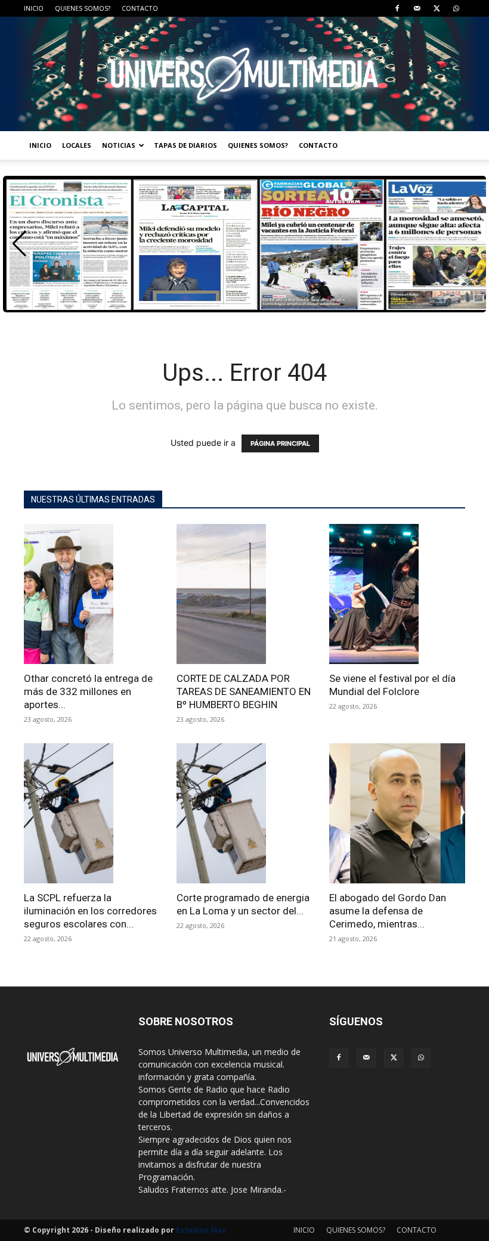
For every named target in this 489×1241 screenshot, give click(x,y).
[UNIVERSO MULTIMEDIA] (244, 74)
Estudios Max (201, 1230)
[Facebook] (397, 8)
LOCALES (76, 145)
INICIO (34, 8)
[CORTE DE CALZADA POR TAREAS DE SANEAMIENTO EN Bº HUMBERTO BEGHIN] (244, 594)
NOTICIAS (118, 145)
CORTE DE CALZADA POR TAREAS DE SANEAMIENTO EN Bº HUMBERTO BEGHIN (244, 691)
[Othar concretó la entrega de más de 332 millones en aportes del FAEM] (92, 594)
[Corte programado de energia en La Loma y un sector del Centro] (244, 813)
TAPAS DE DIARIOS (185, 145)
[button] (19, 244)
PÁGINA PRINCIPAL (280, 443)
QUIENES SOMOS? (82, 8)
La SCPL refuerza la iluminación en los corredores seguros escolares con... (90, 911)
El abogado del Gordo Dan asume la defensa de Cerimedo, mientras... (387, 911)
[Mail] (417, 8)
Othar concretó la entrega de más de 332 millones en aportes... (88, 691)
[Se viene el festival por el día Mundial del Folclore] (397, 594)
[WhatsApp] (456, 8)
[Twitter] (436, 8)
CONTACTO (140, 8)
